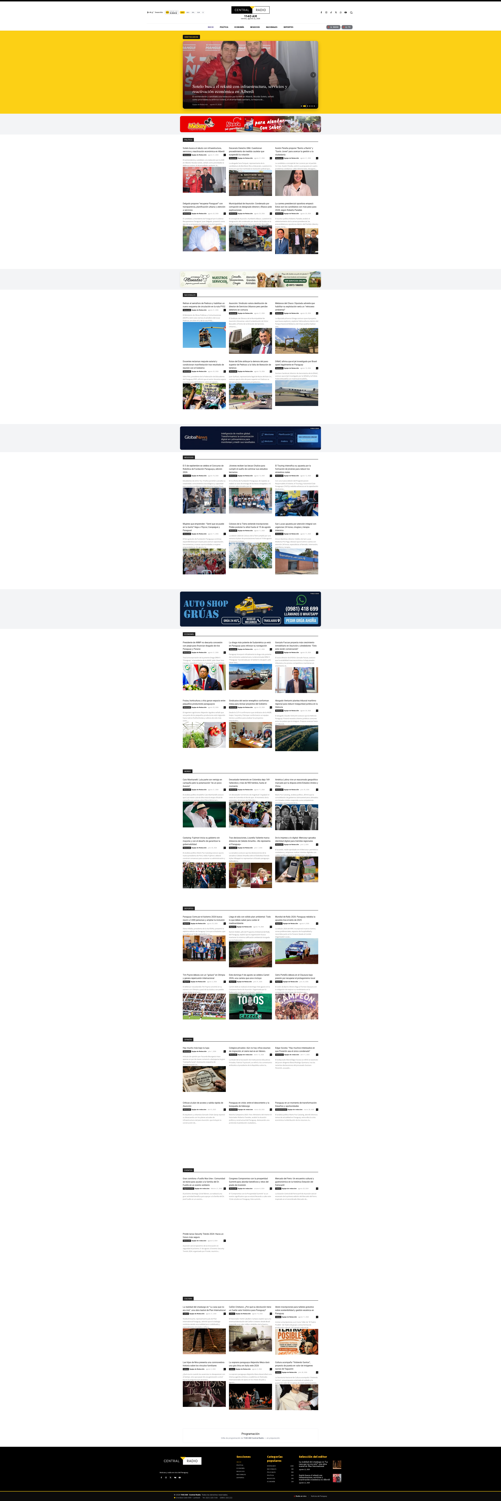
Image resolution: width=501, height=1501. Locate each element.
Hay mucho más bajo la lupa (196, 1048)
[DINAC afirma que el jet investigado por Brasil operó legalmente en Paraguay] (296, 393)
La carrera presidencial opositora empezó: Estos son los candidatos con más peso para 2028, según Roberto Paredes (295, 206)
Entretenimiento (281, 1109)
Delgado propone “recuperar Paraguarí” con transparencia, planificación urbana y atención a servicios (204, 206)
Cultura (278, 1188)
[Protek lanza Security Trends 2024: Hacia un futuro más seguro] (204, 1265)
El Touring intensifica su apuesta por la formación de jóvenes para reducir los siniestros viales (293, 468)
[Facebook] (321, 12)
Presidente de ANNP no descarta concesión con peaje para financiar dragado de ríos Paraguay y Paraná (202, 645)
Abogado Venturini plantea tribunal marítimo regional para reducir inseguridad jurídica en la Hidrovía (296, 703)
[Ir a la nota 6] (314, 106)
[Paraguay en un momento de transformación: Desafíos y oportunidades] (296, 1134)
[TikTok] (331, 12)
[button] (351, 12)
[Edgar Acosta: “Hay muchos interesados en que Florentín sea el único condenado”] (296, 1082)
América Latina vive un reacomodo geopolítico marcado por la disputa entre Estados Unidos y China (296, 782)
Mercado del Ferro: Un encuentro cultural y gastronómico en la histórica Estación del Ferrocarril (294, 1181)
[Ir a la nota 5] (311, 106)
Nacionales (233, 1109)
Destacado (187, 155)
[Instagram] (326, 12)
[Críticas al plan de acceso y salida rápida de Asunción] (204, 1137)
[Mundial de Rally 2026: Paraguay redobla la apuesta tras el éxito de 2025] (296, 951)
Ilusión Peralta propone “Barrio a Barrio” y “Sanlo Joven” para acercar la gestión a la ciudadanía (294, 151)
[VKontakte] (175, 1477)
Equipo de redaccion (245, 1055)
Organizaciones (188, 1188)
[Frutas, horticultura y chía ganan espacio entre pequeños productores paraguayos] (204, 735)
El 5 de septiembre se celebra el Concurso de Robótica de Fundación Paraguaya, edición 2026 (203, 468)
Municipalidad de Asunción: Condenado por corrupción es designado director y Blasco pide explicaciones (250, 206)
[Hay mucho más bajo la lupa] (204, 1079)
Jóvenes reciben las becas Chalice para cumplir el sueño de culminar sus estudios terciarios (248, 468)
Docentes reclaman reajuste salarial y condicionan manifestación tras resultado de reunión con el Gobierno (203, 364)
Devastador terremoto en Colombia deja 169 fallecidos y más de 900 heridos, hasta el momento (249, 782)
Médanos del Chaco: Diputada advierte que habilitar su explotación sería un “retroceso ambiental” (295, 306)
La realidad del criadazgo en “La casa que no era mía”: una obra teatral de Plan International (313, 1464)
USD (182, 12)
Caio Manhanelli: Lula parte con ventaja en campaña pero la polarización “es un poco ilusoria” (202, 782)
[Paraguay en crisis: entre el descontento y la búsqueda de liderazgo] (250, 1137)
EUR (198, 12)
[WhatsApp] (341, 12)
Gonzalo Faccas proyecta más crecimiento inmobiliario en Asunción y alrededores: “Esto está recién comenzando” (296, 645)
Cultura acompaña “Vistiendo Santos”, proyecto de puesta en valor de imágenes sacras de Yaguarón (294, 1365)
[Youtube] (345, 12)
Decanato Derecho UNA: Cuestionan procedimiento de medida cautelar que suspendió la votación (246, 151)
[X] (336, 12)
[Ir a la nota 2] (303, 106)
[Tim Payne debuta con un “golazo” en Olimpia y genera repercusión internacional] (204, 1006)
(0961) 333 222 (226, 1498)
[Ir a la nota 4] (308, 106)
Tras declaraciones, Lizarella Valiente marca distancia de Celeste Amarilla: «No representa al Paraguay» (249, 841)
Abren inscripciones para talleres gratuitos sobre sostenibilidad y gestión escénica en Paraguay (294, 1310)
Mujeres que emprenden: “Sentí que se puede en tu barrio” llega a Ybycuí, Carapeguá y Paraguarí (203, 527)
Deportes (186, 923)
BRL (193, 12)
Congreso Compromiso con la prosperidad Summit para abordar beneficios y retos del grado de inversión (249, 1181)
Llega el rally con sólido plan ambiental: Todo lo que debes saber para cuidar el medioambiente (250, 920)
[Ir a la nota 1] (301, 106)
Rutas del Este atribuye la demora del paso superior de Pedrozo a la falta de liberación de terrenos (250, 364)
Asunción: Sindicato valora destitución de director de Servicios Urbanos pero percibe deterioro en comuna (240, 88)
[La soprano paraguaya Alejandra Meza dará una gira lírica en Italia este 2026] (250, 1397)
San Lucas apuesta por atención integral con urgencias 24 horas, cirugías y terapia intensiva (295, 527)
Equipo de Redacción (199, 155)
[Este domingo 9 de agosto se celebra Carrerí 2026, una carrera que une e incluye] (250, 1006)
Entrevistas (279, 1055)
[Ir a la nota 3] (305, 106)
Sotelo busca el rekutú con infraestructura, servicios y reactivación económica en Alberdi (314, 1477)
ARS (187, 12)
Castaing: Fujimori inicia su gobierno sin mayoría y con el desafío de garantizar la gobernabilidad (201, 841)
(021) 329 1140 (212, 1498)
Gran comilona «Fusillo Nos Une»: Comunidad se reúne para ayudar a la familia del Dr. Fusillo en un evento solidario (204, 1181)
